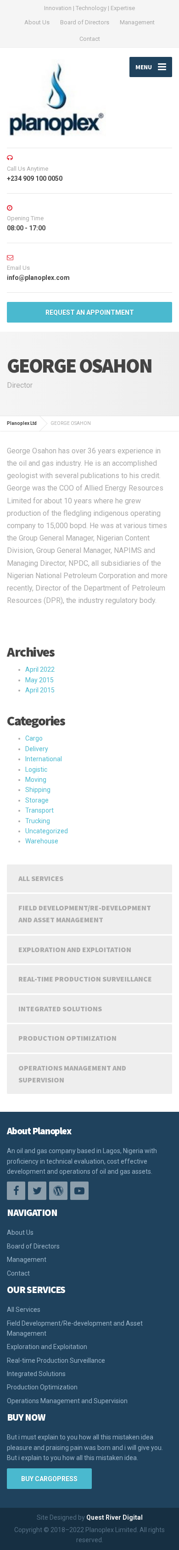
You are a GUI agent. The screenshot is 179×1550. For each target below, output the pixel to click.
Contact (89, 38)
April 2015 (40, 690)
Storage (37, 800)
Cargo (34, 738)
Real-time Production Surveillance (85, 978)
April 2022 (40, 669)
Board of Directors (84, 22)
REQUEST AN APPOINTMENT (89, 312)
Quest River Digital (114, 1517)
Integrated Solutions (60, 1008)
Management (137, 22)
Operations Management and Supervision (72, 1073)
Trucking (37, 821)
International (43, 759)
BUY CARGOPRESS (49, 1479)
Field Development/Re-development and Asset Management (84, 913)
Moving (35, 779)
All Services (40, 878)
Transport (39, 810)
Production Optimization (67, 1038)
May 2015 (39, 680)
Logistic (36, 769)
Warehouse (41, 841)
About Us (37, 22)
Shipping (37, 789)
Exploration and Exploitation (74, 949)
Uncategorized (46, 831)
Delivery (36, 749)
